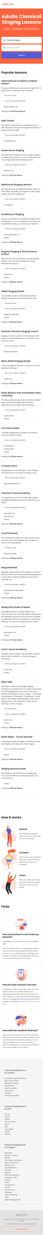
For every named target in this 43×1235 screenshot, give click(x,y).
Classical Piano (10, 1167)
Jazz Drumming (10, 1195)
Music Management (12, 1200)
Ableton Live (9, 1165)
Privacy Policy (18, 1219)
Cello (6, 1197)
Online (7, 1119)
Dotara (7, 1180)
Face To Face (9, 1122)
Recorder (8, 1153)
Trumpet (7, 1170)
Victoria (7, 1093)
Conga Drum (9, 1185)
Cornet (7, 1187)
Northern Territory (11, 1083)
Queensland (9, 1086)
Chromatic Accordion (13, 1160)
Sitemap (21, 1221)
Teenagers (8, 1129)
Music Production (11, 1163)
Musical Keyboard (11, 1175)
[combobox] (21, 40)
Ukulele (7, 1158)
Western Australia (11, 1095)
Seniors (7, 1134)
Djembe (7, 1172)
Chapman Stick (10, 1177)
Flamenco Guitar (11, 1155)
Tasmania (8, 1090)
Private (7, 1114)
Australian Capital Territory (15, 1078)
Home (6, 1124)
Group (7, 1117)
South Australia (10, 1088)
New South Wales (11, 1081)
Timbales (8, 1192)
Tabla (6, 1182)
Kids (6, 1126)
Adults (6, 1131)
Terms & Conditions (32, 1219)
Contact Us (7, 1219)
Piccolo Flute (9, 1190)
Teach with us (21, 1229)
